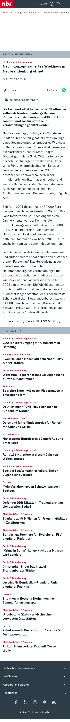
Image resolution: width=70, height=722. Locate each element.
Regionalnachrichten (28, 12)
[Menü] (65, 4)
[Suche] (58, 4)
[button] (35, 668)
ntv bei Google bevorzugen (24, 99)
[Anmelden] (52, 4)
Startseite (8, 12)
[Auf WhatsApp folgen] (63, 89)
